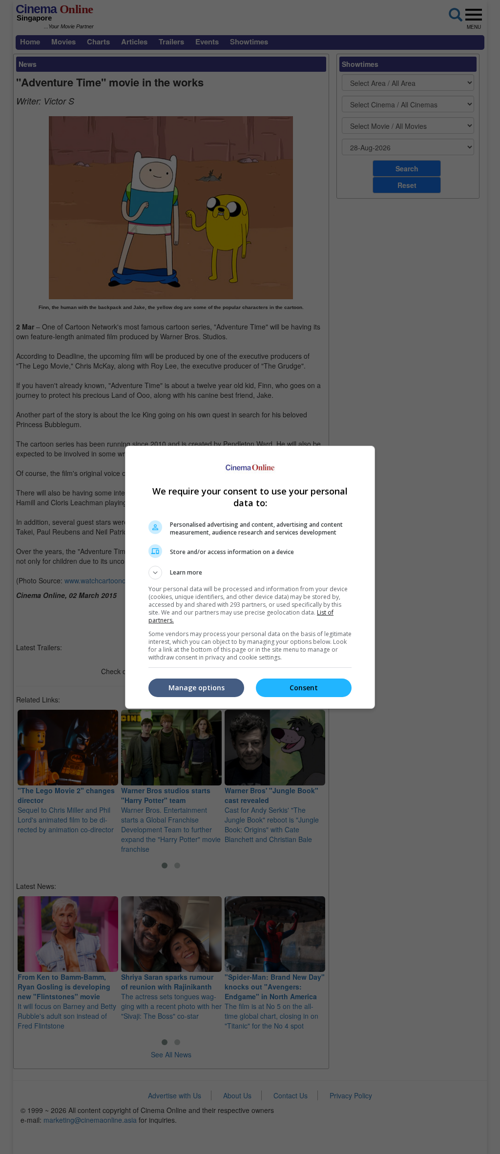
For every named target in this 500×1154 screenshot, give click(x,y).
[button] (250, 572)
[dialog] (250, 577)
